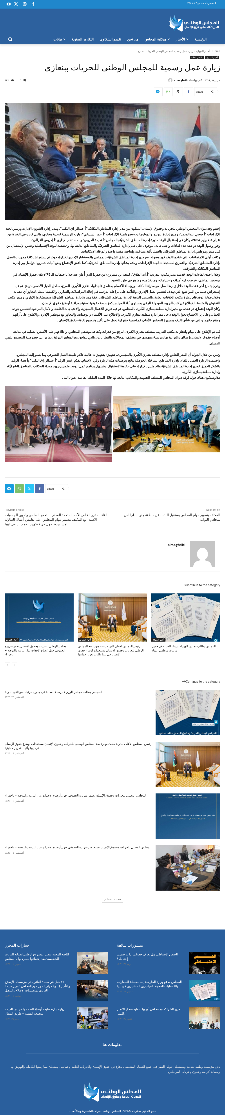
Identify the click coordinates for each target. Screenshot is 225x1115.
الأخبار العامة (197, 57)
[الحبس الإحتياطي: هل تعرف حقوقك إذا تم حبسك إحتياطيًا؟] (204, 963)
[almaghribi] (171, 80)
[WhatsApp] (168, 91)
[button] (10, 39)
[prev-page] (14, 665)
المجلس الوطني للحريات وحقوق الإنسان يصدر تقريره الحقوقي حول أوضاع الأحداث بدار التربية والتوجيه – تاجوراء (36, 650)
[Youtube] (8, 4)
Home (216, 51)
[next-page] (7, 665)
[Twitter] (16, 4)
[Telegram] (158, 91)
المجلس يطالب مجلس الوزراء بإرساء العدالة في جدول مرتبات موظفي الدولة (53, 692)
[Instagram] (24, 4)
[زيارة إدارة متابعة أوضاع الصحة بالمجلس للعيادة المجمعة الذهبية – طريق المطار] (92, 1018)
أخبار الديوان (203, 51)
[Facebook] (33, 4)
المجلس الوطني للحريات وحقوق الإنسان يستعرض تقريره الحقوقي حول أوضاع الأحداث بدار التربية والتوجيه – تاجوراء (78, 847)
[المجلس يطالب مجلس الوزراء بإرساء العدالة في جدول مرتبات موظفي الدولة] (185, 617)
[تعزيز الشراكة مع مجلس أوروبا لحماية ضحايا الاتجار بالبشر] (204, 1018)
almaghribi (181, 80)
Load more (114, 899)
